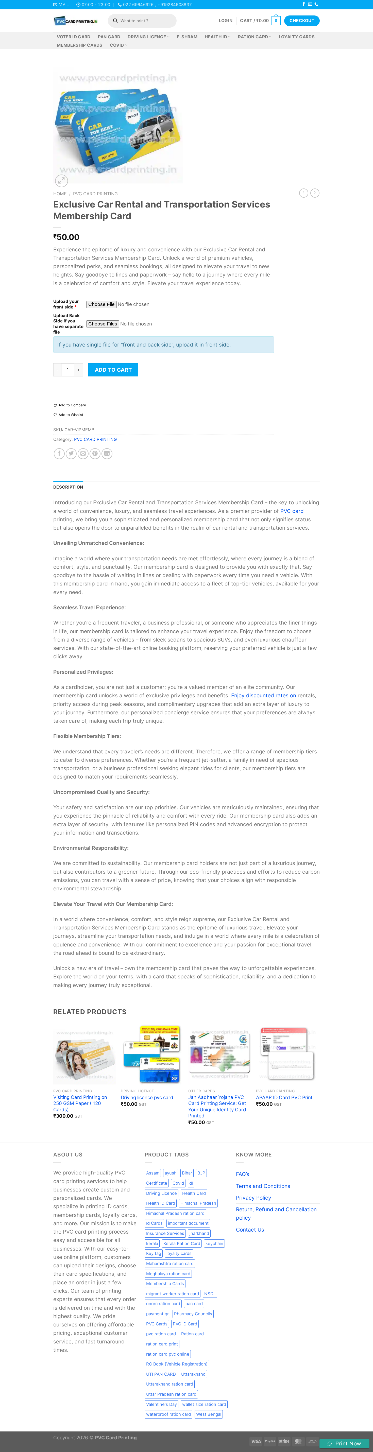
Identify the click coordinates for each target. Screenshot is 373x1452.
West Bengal (208, 1414)
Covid (117, 45)
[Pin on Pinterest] (95, 453)
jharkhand (199, 1233)
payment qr (157, 1313)
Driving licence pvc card (147, 1097)
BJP (201, 1173)
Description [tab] (68, 487)
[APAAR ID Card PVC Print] (287, 1054)
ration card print (162, 1343)
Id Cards (154, 1223)
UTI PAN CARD (161, 1374)
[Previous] (53, 1082)
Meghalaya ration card (168, 1273)
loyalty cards (179, 1253)
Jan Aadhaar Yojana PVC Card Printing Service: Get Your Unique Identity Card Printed (217, 1106)
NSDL (210, 1293)
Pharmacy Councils (193, 1313)
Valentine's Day (161, 1404)
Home (60, 193)
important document (188, 1223)
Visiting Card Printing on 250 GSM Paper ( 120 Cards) (80, 1103)
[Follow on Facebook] (304, 4)
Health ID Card (160, 1203)
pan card (194, 1303)
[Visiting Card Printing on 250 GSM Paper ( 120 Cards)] (84, 1054)
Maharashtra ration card (170, 1263)
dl (191, 1183)
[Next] (318, 1082)
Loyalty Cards (297, 36)
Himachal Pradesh (198, 1203)
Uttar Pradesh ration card (171, 1394)
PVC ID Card (185, 1323)
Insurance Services (165, 1233)
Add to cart (113, 370)
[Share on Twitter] (71, 453)
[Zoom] (61, 181)
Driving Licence (147, 36)
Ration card (192, 1333)
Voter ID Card (73, 36)
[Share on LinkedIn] (106, 453)
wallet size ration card (204, 1404)
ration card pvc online (167, 1354)
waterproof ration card (168, 1414)
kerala (152, 1243)
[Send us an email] (310, 4)
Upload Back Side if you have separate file (68, 324)
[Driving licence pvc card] (152, 1054)
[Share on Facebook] (59, 453)
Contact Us (250, 1229)
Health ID (216, 36)
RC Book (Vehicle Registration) (177, 1364)
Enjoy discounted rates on (263, 695)
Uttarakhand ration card (169, 1384)
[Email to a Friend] (83, 453)
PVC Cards (156, 1323)
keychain (214, 1243)
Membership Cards (79, 45)
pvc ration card (161, 1333)
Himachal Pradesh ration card (175, 1213)
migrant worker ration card (172, 1293)
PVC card (292, 511)
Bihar (187, 1173)
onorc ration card (163, 1303)
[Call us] (316, 4)
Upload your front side (66, 304)
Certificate (156, 1183)
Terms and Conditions (263, 1186)
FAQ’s (242, 1174)
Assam (152, 1173)
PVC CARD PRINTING (95, 193)
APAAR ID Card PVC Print (284, 1097)
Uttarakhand (193, 1374)
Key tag (153, 1253)
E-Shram (187, 36)
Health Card (194, 1193)
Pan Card (109, 36)
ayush (171, 1173)
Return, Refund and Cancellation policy (276, 1213)
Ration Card (253, 36)
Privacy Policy (253, 1198)
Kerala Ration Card (181, 1243)
